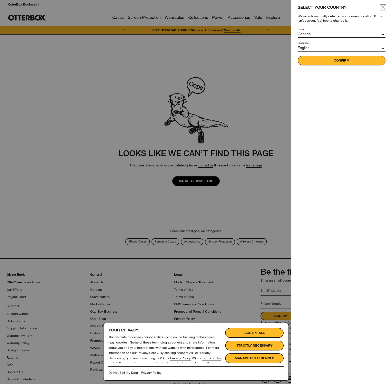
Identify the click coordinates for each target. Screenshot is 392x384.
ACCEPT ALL (254, 333)
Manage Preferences (254, 358)
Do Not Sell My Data (123, 373)
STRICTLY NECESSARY (254, 345)
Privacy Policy (148, 353)
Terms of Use (211, 358)
